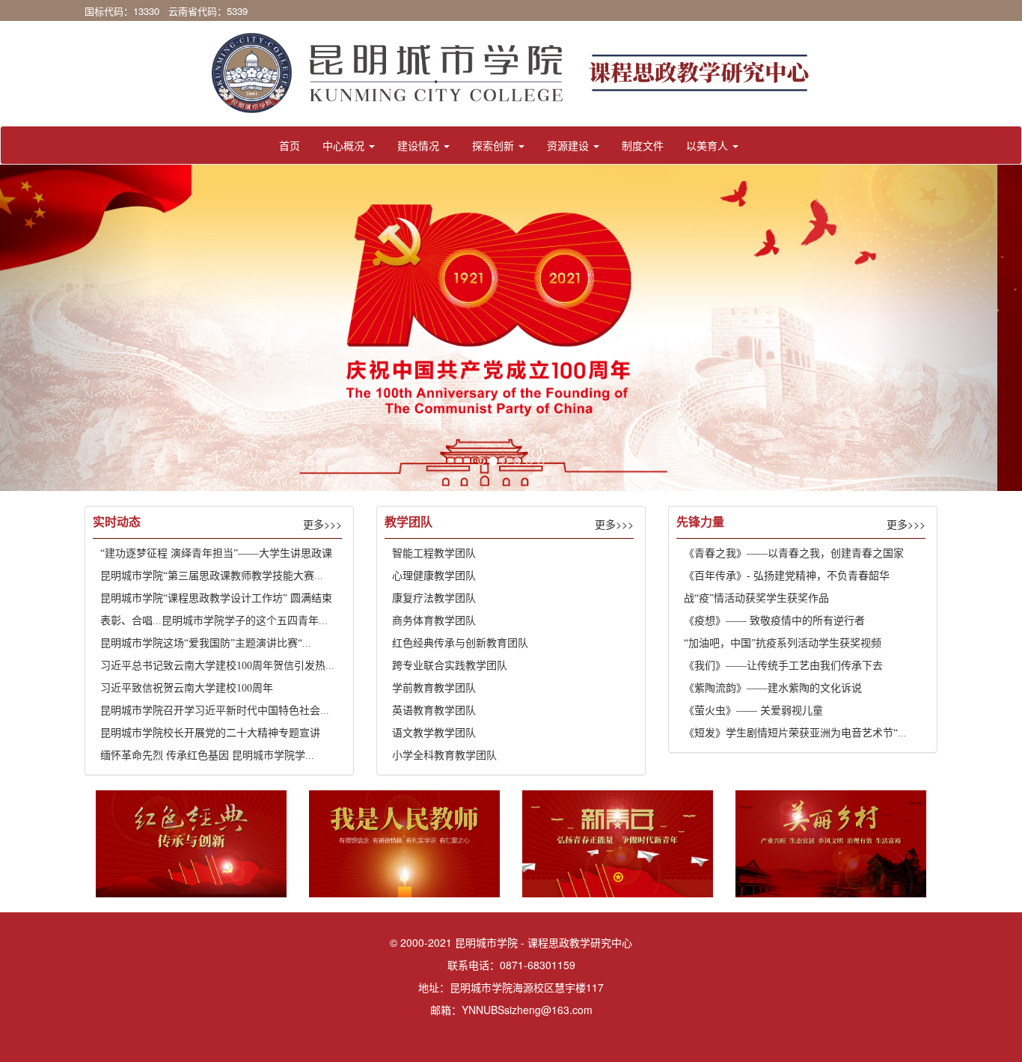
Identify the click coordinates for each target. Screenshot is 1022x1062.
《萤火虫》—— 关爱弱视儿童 (753, 710)
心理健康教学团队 (434, 576)
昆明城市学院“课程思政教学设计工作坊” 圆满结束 (216, 598)
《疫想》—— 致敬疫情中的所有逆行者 (774, 620)
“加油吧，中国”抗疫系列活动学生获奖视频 (782, 643)
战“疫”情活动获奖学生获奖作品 (756, 598)
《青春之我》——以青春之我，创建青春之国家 (794, 553)
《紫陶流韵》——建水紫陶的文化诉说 (773, 688)
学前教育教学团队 (434, 688)
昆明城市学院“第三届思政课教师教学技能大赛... (211, 576)
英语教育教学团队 (434, 710)
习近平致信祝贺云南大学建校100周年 (186, 688)
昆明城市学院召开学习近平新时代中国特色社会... (214, 710)
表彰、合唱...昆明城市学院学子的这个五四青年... (214, 620)
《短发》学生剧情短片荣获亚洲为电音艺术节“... (795, 733)
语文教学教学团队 (434, 733)
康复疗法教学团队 (434, 598)
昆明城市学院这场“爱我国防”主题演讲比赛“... (205, 643)
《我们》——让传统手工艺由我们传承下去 (783, 665)
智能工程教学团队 (434, 553)
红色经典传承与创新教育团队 (460, 643)
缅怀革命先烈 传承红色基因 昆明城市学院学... (207, 755)
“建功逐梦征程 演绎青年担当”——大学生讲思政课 (216, 553)
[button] (348, 145)
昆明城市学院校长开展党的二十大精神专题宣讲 (210, 733)
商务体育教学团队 (434, 620)
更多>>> (322, 523)
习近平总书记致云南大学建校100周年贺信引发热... (217, 665)
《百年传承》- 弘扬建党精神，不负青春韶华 (787, 576)
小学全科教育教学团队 (444, 755)
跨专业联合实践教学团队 (449, 665)
